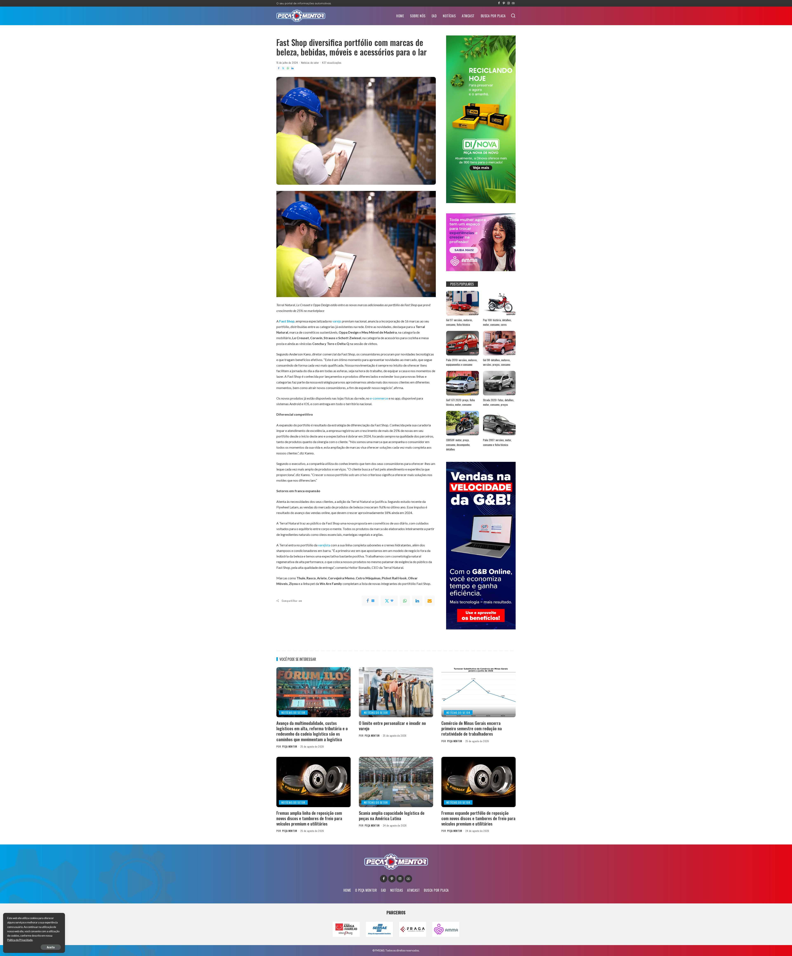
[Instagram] (508, 3)
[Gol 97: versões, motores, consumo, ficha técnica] (462, 303)
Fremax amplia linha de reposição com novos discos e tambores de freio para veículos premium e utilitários (309, 818)
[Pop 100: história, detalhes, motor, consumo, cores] (499, 303)
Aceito (51, 947)
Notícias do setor (310, 62)
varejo (336, 321)
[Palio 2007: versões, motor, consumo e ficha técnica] (499, 423)
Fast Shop (287, 321)
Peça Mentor (289, 746)
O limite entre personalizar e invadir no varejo (392, 725)
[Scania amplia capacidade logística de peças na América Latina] (396, 782)
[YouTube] (513, 3)
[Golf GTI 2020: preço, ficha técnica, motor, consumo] (462, 383)
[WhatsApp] (288, 68)
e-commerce (379, 398)
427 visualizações (331, 62)
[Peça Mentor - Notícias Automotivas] (300, 16)
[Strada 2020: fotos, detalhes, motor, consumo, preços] (499, 383)
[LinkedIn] (292, 68)
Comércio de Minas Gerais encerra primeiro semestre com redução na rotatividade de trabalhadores (471, 728)
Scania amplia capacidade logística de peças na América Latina (391, 815)
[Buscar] (513, 16)
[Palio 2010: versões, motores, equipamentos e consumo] (462, 343)
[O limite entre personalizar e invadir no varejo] (396, 692)
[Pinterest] (503, 3)
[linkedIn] (417, 601)
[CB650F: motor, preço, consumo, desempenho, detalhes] (462, 423)
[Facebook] (499, 3)
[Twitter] (283, 68)
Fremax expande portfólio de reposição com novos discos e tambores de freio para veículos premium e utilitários (478, 818)
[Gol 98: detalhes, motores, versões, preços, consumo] (499, 343)
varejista (324, 545)
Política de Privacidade (20, 940)
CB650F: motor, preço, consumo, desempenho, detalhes (458, 444)
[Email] (429, 601)
